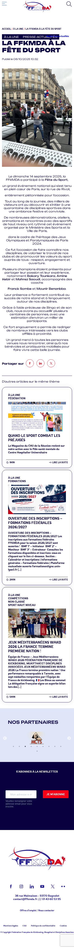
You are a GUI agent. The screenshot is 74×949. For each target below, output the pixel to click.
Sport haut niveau (22, 605)
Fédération (16, 398)
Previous (5, 738)
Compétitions (18, 598)
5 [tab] (37, 746)
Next (69, 738)
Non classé (16, 601)
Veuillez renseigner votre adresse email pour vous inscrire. (19, 804)
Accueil (6, 29)
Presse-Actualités (40, 37)
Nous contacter (46, 910)
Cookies (63, 925)
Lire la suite (60, 462)
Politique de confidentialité (43, 925)
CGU (24, 925)
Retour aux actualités (57, 36)
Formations (17, 481)
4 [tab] (31, 746)
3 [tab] (25, 746)
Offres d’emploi (28, 910)
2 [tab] (19, 746)
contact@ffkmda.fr (25, 899)
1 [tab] (13, 746)
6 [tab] (43, 746)
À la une (18, 29)
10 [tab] (37, 751)
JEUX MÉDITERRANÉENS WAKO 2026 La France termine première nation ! (34, 646)
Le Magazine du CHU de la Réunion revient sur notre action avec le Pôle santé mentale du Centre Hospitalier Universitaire (36, 449)
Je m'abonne (55, 794)
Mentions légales (10, 925)
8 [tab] (55, 746)
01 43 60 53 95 (51, 899)
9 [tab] (61, 746)
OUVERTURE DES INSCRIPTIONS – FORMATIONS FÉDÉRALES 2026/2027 (35, 522)
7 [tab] (49, 746)
